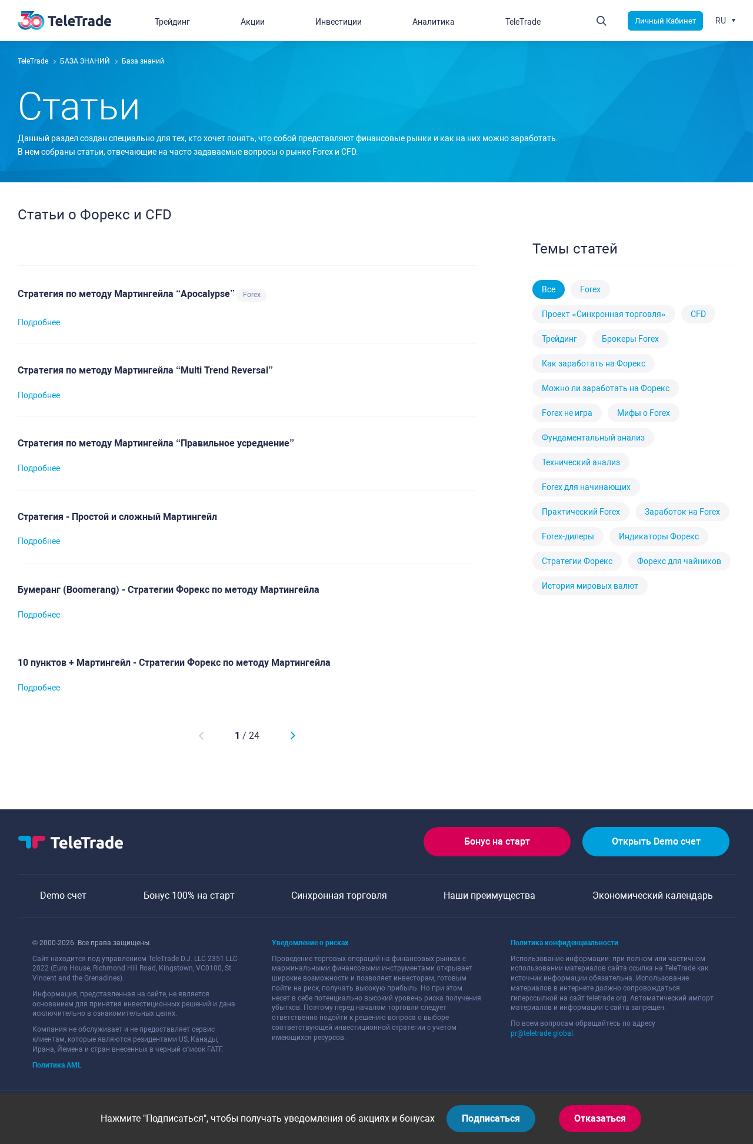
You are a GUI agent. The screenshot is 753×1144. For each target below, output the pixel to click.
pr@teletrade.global (542, 1033)
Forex (252, 295)
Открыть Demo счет (656, 841)
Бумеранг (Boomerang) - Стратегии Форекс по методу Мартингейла (168, 589)
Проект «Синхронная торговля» (604, 314)
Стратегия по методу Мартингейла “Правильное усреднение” (156, 443)
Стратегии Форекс (577, 561)
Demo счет (63, 895)
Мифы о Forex (643, 413)
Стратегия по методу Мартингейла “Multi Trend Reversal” (145, 370)
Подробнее (39, 322)
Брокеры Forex (630, 338)
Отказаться (600, 1118)
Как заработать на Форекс (593, 363)
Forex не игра (567, 413)
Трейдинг (559, 338)
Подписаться (491, 1118)
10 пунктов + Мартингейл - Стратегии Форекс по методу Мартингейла (174, 662)
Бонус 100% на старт (189, 895)
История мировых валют (590, 586)
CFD (698, 314)
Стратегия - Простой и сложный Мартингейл (117, 516)
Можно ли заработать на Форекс (605, 388)
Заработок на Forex (682, 511)
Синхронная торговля (339, 895)
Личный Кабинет (665, 20)
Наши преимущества (489, 895)
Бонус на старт (497, 841)
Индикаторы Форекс (659, 536)
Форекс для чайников (679, 561)
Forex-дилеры (568, 536)
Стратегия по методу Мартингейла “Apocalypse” (127, 293)
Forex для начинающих (586, 487)
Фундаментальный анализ (593, 437)
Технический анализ (581, 462)
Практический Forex (581, 511)
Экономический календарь (652, 895)
